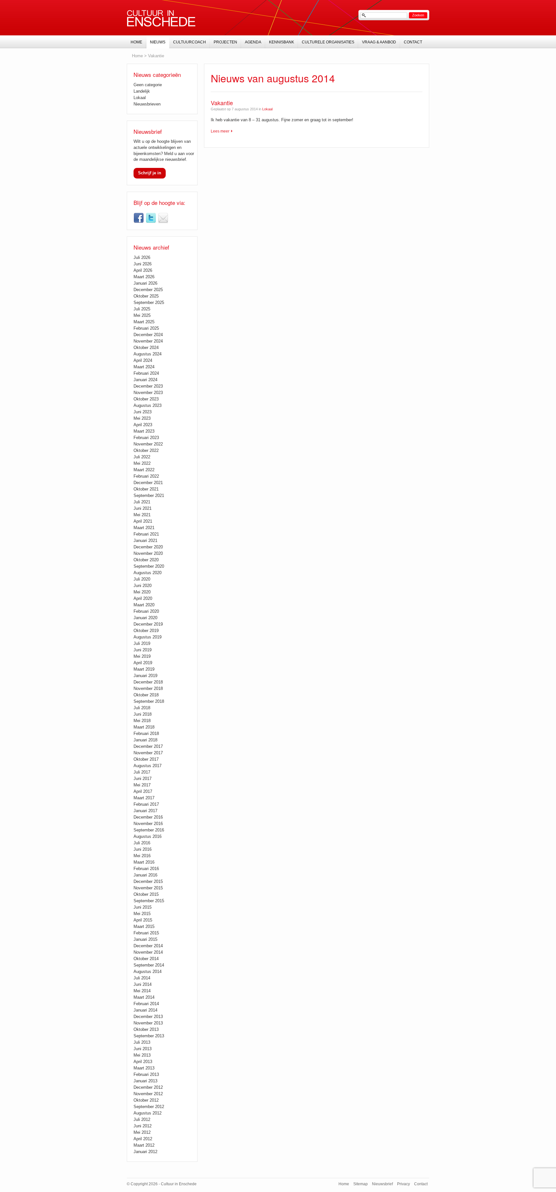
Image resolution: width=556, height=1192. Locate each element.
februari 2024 (146, 373)
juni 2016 (143, 849)
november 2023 (148, 392)
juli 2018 (142, 707)
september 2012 (149, 1106)
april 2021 (143, 521)
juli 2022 (142, 456)
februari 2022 (146, 476)
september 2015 (149, 900)
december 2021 (148, 482)
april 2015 (143, 920)
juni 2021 (143, 508)
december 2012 (148, 1087)
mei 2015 (142, 913)
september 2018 (149, 701)
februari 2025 (146, 328)
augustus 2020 (148, 572)
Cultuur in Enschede (161, 18)
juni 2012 (143, 1125)
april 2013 (143, 1061)
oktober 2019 (146, 630)
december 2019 (148, 624)
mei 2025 (142, 315)
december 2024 (148, 334)
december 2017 (148, 746)
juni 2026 (143, 263)
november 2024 (148, 341)
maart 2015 (144, 926)
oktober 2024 (146, 347)
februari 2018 (146, 733)
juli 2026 (142, 257)
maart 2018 (144, 727)
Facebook (139, 218)
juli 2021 (142, 502)
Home (137, 55)
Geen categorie (148, 84)
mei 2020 (142, 592)
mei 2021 (142, 514)
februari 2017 (146, 804)
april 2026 (143, 270)
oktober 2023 (146, 399)
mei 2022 (142, 463)
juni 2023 (143, 411)
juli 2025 (142, 309)
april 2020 (143, 598)
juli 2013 (142, 1042)
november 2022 (148, 444)
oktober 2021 (146, 489)
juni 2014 (143, 984)
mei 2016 (142, 855)
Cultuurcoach (189, 42)
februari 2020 (146, 611)
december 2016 (148, 817)
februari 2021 (146, 534)
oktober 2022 (146, 450)
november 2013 (148, 1023)
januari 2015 (145, 939)
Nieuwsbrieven (147, 104)
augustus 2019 (148, 637)
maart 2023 (144, 431)
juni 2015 (143, 907)
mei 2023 (142, 418)
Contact (413, 42)
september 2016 (149, 830)
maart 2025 (144, 321)
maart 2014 (144, 997)
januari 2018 (145, 740)
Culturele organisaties (328, 42)
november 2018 (148, 688)
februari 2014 (146, 1003)
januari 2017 (145, 810)
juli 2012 (142, 1119)
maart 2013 (144, 1068)
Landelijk (142, 91)
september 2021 (149, 495)
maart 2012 (144, 1145)
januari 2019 (145, 675)
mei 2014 (142, 990)
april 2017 (143, 791)
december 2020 (148, 547)
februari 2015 (146, 933)
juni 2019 (143, 649)
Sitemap (360, 1184)
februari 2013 (146, 1074)
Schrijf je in (149, 172)
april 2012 (143, 1138)
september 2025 (149, 302)
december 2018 (148, 682)
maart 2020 (144, 604)
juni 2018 (143, 714)
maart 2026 (144, 276)
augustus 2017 (148, 765)
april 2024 (143, 360)
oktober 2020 (146, 559)
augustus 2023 (148, 405)
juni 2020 (143, 585)
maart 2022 (144, 469)
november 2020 (148, 553)
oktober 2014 (146, 958)
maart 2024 (144, 366)
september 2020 (149, 566)
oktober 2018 (146, 694)
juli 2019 (142, 643)
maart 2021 (144, 527)
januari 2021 (145, 540)
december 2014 (148, 945)
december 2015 (148, 881)
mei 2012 (142, 1132)
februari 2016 (146, 868)
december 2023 (148, 386)
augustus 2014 (148, 971)
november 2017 (148, 752)
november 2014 (148, 952)
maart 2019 (144, 669)
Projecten (225, 42)
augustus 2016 (148, 836)
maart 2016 (144, 862)
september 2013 (149, 1035)
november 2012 (148, 1093)
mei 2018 (142, 720)
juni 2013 (143, 1048)
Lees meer (220, 131)
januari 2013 (145, 1080)
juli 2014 (142, 978)
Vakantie (222, 102)
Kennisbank (281, 42)
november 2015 (148, 887)
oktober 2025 (146, 296)
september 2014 (149, 965)
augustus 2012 (148, 1113)
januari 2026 (145, 283)
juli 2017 (142, 772)
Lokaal (267, 109)
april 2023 (143, 424)
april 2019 (143, 662)
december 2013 (148, 1016)
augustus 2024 (148, 354)
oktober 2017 (146, 759)
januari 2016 (145, 875)
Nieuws (157, 42)
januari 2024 (145, 379)
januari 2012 (145, 1151)
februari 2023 (146, 437)
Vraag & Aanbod (379, 42)
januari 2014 (145, 1010)
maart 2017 (144, 797)
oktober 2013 (146, 1029)
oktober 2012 (146, 1100)
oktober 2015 (146, 894)
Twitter (151, 218)
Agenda (253, 42)
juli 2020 (142, 579)
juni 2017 (143, 778)
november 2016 (148, 823)
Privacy (403, 1184)
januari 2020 (145, 617)
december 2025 (148, 289)
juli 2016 (142, 842)
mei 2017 (142, 785)
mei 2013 (142, 1055)
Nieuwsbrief (163, 218)
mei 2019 (142, 656)
